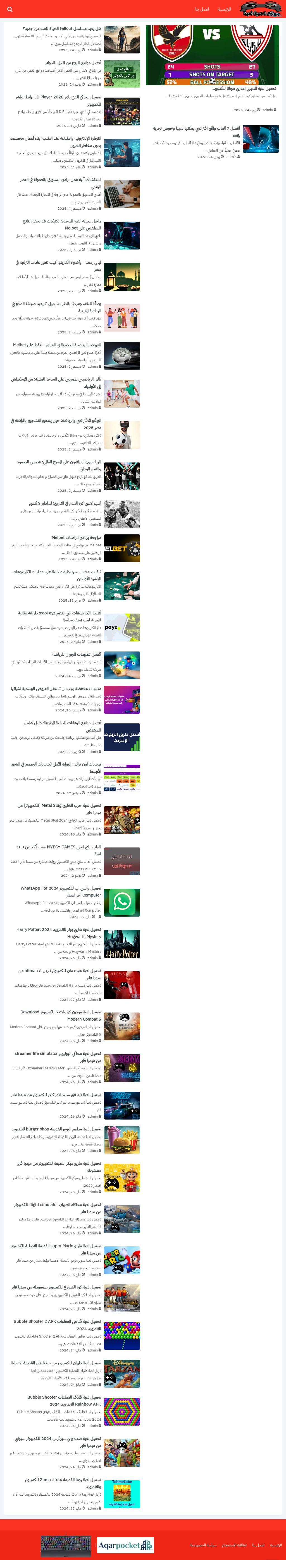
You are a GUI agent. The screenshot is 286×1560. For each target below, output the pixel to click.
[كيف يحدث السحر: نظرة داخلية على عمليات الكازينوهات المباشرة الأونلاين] (73, 586)
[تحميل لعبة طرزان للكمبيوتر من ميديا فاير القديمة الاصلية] (73, 1374)
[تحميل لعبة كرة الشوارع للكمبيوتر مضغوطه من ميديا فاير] (73, 1298)
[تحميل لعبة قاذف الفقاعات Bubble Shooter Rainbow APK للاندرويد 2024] (73, 1411)
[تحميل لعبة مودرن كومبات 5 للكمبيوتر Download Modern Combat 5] (73, 1026)
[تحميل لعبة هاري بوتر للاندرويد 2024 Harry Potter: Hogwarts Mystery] (73, 944)
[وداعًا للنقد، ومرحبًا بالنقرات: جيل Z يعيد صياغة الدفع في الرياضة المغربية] (73, 318)
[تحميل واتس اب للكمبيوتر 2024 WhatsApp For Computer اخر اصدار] (73, 902)
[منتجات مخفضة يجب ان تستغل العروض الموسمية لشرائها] (73, 699)
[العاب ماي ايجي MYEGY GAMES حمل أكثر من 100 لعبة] (73, 861)
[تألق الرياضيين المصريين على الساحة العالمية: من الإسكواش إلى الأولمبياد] (73, 393)
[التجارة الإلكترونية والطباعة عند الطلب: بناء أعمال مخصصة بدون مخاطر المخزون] (73, 152)
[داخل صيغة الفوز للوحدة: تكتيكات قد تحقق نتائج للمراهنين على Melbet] (73, 235)
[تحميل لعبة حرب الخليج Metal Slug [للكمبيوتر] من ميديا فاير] (73, 819)
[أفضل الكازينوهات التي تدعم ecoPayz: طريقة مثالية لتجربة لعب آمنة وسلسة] (73, 627)
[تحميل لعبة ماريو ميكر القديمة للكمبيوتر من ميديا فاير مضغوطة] (73, 1177)
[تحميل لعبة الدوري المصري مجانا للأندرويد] (212, 71)
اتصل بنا (202, 9)
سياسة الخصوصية (203, 1545)
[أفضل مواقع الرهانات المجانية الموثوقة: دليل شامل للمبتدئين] (73, 737)
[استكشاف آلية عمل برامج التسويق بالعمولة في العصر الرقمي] (73, 194)
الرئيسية (224, 9)
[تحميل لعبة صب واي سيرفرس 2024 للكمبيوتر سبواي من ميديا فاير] (73, 1453)
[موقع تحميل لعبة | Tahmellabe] (261, 9)
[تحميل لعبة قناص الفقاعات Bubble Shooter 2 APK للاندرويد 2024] (73, 1335)
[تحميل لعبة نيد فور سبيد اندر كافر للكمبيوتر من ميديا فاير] (73, 1106)
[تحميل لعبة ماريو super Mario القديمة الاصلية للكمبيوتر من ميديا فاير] (73, 1260)
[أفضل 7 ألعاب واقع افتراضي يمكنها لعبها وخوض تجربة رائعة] (212, 141)
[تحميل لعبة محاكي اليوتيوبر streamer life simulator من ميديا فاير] (73, 1068)
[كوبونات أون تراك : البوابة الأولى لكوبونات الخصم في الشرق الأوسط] (73, 778)
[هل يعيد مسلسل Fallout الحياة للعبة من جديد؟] (73, 39)
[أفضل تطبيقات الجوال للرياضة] (73, 665)
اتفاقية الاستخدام (234, 1545)
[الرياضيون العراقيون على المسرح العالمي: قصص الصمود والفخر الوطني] (73, 476)
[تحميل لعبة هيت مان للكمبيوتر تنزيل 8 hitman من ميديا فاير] (73, 985)
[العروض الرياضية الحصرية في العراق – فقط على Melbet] (73, 356)
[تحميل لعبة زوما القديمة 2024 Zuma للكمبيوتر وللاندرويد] (73, 1494)
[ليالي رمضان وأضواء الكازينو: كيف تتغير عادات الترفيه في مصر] (73, 276)
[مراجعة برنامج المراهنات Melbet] (73, 548)
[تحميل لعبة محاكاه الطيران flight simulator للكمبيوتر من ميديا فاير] (73, 1219)
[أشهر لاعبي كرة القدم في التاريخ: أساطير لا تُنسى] (73, 514)
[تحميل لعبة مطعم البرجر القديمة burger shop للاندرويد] (73, 1140)
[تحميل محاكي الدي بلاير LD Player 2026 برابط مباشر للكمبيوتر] (73, 111)
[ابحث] (9, 9)
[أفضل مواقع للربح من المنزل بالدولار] (73, 74)
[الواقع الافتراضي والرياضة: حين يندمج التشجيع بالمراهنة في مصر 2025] (73, 435)
